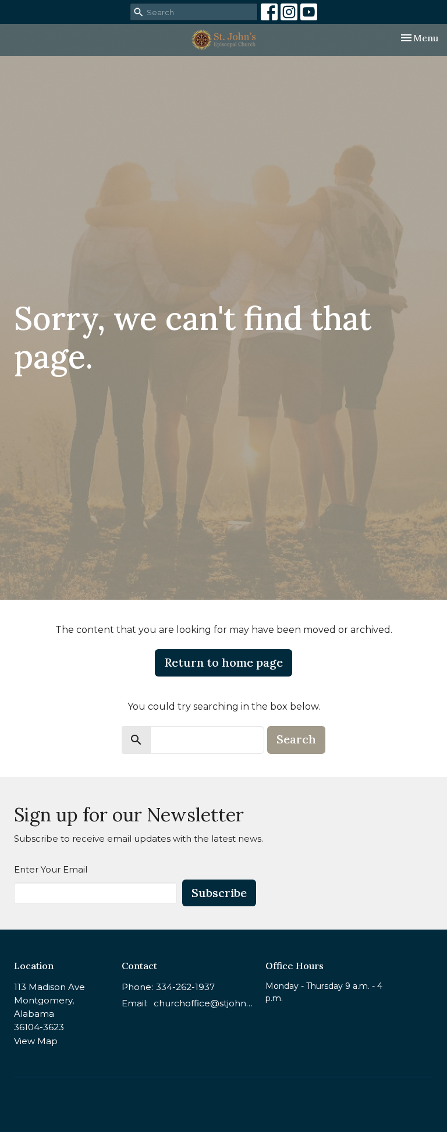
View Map (36, 1040)
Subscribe (219, 892)
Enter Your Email (50, 869)
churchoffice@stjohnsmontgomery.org (204, 1003)
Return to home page (223, 662)
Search (296, 739)
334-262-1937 (185, 986)
